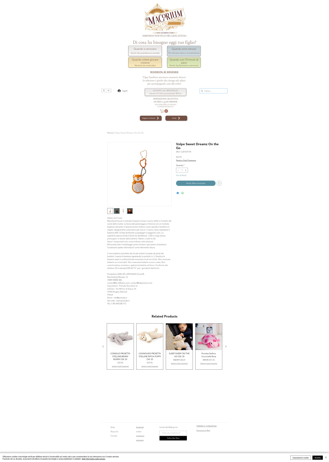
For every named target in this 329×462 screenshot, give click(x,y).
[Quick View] (120, 336)
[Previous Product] (103, 346)
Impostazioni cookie (301, 457)
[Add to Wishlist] (219, 183)
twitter (138, 431)
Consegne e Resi (203, 430)
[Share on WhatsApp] (182, 193)
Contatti (114, 436)
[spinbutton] (182, 170)
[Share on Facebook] (177, 193)
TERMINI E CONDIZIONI (206, 426)
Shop (113, 427)
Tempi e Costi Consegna (186, 160)
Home (110, 133)
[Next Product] (225, 346)
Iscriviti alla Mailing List (168, 427)
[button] (164, 111)
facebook (140, 427)
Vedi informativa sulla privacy (93, 459)
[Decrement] (178, 170)
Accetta (318, 457)
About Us (114, 431)
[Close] (325, 457)
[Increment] (186, 170)
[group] (164, 346)
